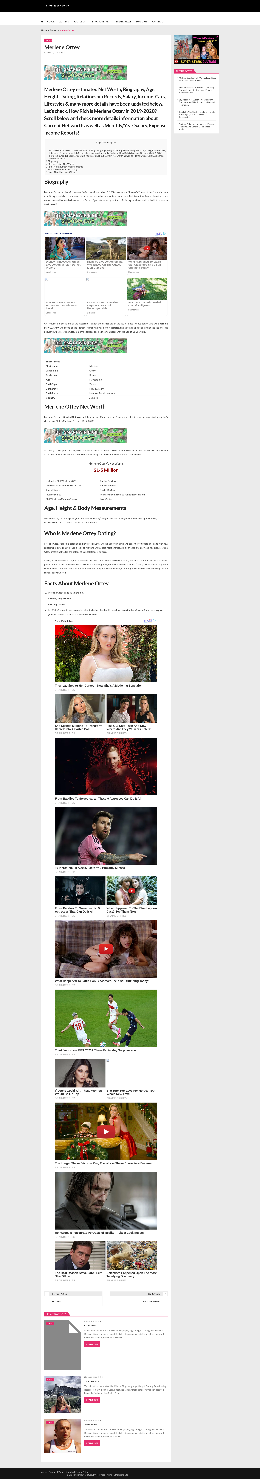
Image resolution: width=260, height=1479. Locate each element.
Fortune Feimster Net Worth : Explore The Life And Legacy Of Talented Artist (197, 126)
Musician (141, 21)
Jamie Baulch (90, 1424)
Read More (92, 1344)
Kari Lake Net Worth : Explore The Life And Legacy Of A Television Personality (197, 114)
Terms (61, 1472)
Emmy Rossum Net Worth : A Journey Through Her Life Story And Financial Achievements (196, 90)
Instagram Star (99, 21)
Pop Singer (158, 21)
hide (114, 142)
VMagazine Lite (121, 1474)
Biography (52, 161)
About (44, 1472)
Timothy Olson (91, 1381)
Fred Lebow (90, 1325)
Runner (48, 40)
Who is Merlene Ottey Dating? (62, 169)
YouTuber (79, 21)
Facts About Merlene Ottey (60, 172)
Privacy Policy (81, 1472)
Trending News (122, 21)
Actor (50, 21)
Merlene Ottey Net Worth (60, 164)
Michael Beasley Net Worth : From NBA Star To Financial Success (197, 79)
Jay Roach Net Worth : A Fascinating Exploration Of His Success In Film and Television (197, 102)
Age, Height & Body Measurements (64, 166)
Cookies (70, 1472)
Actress (64, 21)
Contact (53, 1472)
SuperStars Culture (57, 6)
